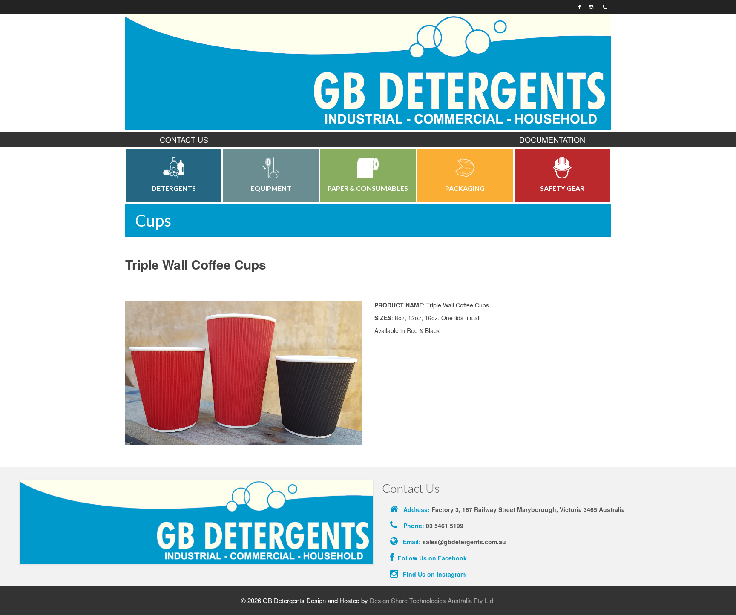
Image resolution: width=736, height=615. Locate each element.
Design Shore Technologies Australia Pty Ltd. (432, 600)
